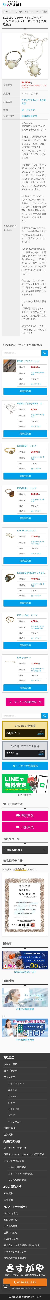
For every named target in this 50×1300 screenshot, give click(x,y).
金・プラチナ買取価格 (25, 765)
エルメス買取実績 (17, 1167)
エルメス (12, 1090)
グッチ (11, 1102)
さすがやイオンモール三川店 (37, 543)
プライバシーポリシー (15, 1252)
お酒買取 (8, 1134)
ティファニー (15, 1122)
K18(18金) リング (26, 446)
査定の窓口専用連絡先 (15, 1258)
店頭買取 (27, 816)
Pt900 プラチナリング (28, 361)
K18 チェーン (24, 658)
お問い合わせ (10, 1232)
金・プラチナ (28, 110)
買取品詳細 (25, 391)
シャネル (12, 1096)
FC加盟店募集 (11, 1239)
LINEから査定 (11, 1213)
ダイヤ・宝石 (10, 1064)
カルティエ (13, 1109)
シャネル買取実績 (17, 1180)
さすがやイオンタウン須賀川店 (37, 670)
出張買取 (27, 827)
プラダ (11, 1115)
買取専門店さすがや (32, 1297)
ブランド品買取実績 (14, 1161)
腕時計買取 (9, 1128)
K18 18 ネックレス (26, 530)
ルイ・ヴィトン (16, 1083)
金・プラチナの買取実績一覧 (25, 702)
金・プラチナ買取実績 (15, 1148)
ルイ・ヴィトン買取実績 (20, 1173)
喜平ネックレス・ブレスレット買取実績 (24, 1154)
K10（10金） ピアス (27, 615)
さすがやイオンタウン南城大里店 (37, 627)
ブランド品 (9, 1077)
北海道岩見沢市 (29, 116)
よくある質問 (10, 1226)
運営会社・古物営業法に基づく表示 (22, 1245)
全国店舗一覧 (10, 1220)
